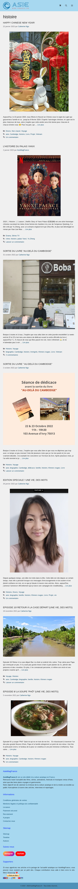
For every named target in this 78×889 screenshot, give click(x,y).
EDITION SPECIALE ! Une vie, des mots (25, 480)
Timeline (6, 837)
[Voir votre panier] (60, 6)
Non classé (16, 131)
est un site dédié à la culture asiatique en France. (29, 777)
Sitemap (6, 834)
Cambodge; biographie (18, 679)
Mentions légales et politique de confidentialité (20, 804)
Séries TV (15, 236)
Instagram (9, 854)
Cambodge (14, 134)
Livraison (6, 807)
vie (55, 595)
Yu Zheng (31, 239)
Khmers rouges (44, 352)
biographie (10, 352)
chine (8, 239)
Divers (8, 131)
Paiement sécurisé (10, 811)
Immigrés (33, 352)
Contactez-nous (9, 821)
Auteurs (6, 841)
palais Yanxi (22, 239)
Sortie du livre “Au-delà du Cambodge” (27, 251)
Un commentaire (12, 137)
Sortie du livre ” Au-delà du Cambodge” (27, 364)
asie (7, 134)
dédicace (31, 468)
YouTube (20, 854)
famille (38, 468)
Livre (27, 134)
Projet (32, 134)
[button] (66, 6)
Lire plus (40, 125)
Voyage (24, 131)
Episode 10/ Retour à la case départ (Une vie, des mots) (38, 607)
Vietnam (39, 134)
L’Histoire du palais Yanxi (19, 146)
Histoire (9, 349)
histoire (22, 134)
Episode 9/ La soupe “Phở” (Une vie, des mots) (30, 691)
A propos (6, 818)
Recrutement (8, 814)
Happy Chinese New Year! (19, 22)
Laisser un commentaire (15, 242)
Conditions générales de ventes (15, 800)
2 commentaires (12, 355)
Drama (8, 236)
